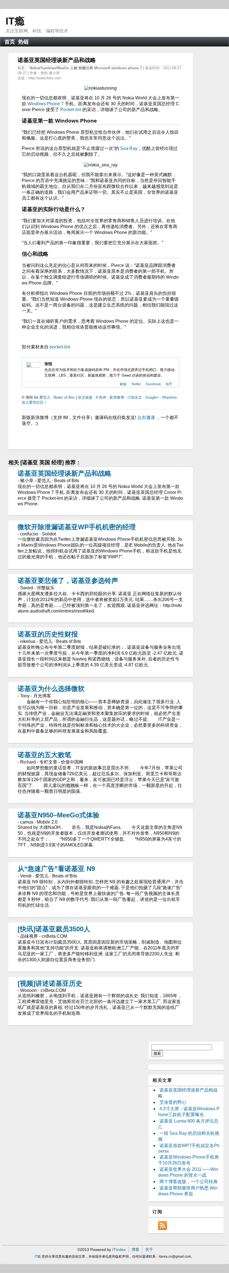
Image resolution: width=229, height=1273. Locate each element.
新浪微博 (116, 397)
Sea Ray (128, 148)
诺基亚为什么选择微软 (51, 688)
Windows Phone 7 (45, 103)
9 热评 (101, 397)
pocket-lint (60, 346)
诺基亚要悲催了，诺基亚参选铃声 (68, 580)
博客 (135, 1249)
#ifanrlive (169, 397)
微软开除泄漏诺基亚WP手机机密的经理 (77, 527)
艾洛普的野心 (172, 1102)
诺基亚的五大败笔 (44, 754)
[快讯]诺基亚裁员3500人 (54, 929)
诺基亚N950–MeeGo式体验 (58, 815)
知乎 (169, 384)
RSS (162, 1225)
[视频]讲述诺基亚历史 (50, 983)
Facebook (153, 384)
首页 (9, 42)
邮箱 (123, 384)
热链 (23, 42)
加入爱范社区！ (34, 402)
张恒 (48, 364)
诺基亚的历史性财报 (48, 634)
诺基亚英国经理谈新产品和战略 (64, 473)
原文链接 (85, 397)
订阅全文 (134, 397)
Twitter (136, 384)
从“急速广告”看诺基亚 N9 (56, 868)
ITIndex (119, 1249)
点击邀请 (146, 417)
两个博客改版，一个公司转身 (188, 1181)
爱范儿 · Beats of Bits (57, 397)
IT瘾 (15, 21)
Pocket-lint (70, 109)
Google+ (152, 397)
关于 (149, 1249)
